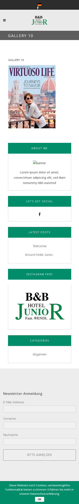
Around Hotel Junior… (39, 254)
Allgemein (40, 354)
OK (40, 499)
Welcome (39, 246)
